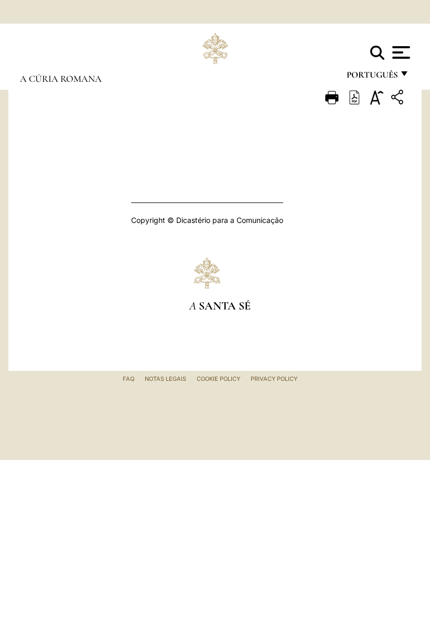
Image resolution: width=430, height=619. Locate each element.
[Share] (398, 99)
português (372, 77)
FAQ (128, 378)
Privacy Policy (274, 378)
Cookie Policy (218, 378)
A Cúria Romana (61, 78)
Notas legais (165, 378)
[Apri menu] (400, 52)
